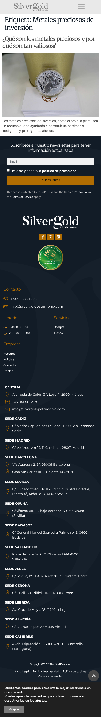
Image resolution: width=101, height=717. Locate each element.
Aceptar (14, 709)
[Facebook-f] (42, 237)
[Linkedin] (58, 237)
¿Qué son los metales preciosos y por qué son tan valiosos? (48, 42)
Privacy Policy (82, 192)
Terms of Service (22, 197)
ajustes (40, 701)
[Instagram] (50, 237)
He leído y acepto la (44, 171)
